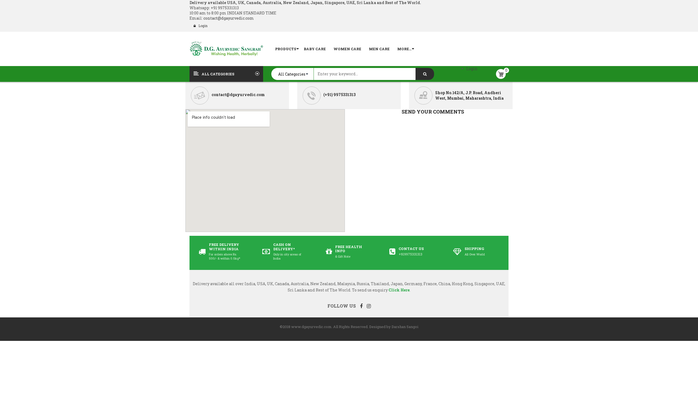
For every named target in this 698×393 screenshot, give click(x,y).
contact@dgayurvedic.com (228, 18)
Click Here (399, 290)
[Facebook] (361, 306)
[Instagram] (369, 306)
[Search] (425, 74)
